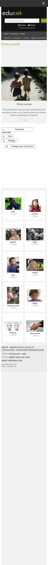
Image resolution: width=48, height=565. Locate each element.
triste (13, 211)
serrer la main (35, 333)
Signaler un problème (38, 38)
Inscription (17, 38)
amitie (27, 357)
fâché (35, 242)
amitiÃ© (12, 357)
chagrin (35, 303)
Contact (26, 38)
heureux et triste (13, 306)
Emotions (14, 34)
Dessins (23, 25)
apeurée (13, 242)
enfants (17, 357)
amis (22, 357)
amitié (22, 34)
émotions (13, 333)
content (35, 214)
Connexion (7, 38)
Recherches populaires (27, 28)
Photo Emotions (14, 354)
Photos (32, 25)
